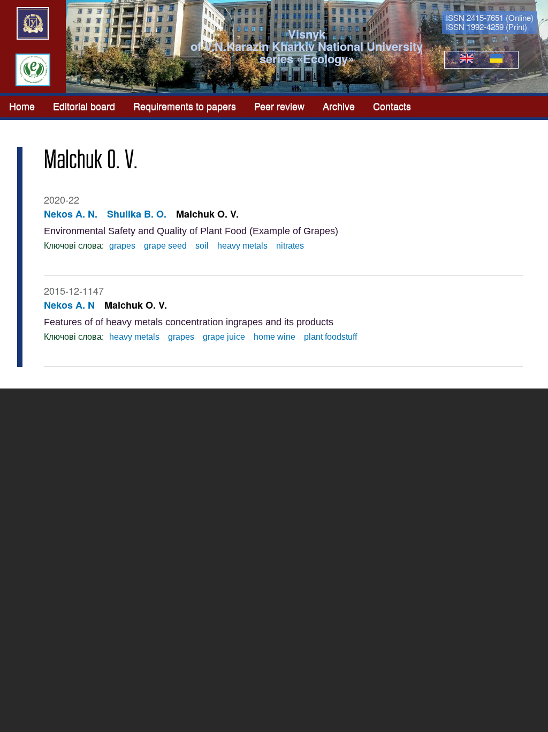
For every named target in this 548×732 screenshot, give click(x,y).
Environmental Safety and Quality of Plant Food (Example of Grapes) (191, 231)
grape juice (224, 336)
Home (22, 105)
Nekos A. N (69, 305)
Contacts (392, 105)
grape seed (165, 245)
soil (202, 245)
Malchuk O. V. (207, 214)
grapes (122, 245)
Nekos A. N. (70, 214)
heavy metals (242, 245)
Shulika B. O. (136, 214)
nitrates (290, 245)
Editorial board (84, 105)
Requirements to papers (184, 105)
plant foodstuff (330, 336)
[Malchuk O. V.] (466, 59)
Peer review (279, 105)
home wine (274, 336)
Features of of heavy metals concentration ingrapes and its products (188, 322)
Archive (339, 105)
